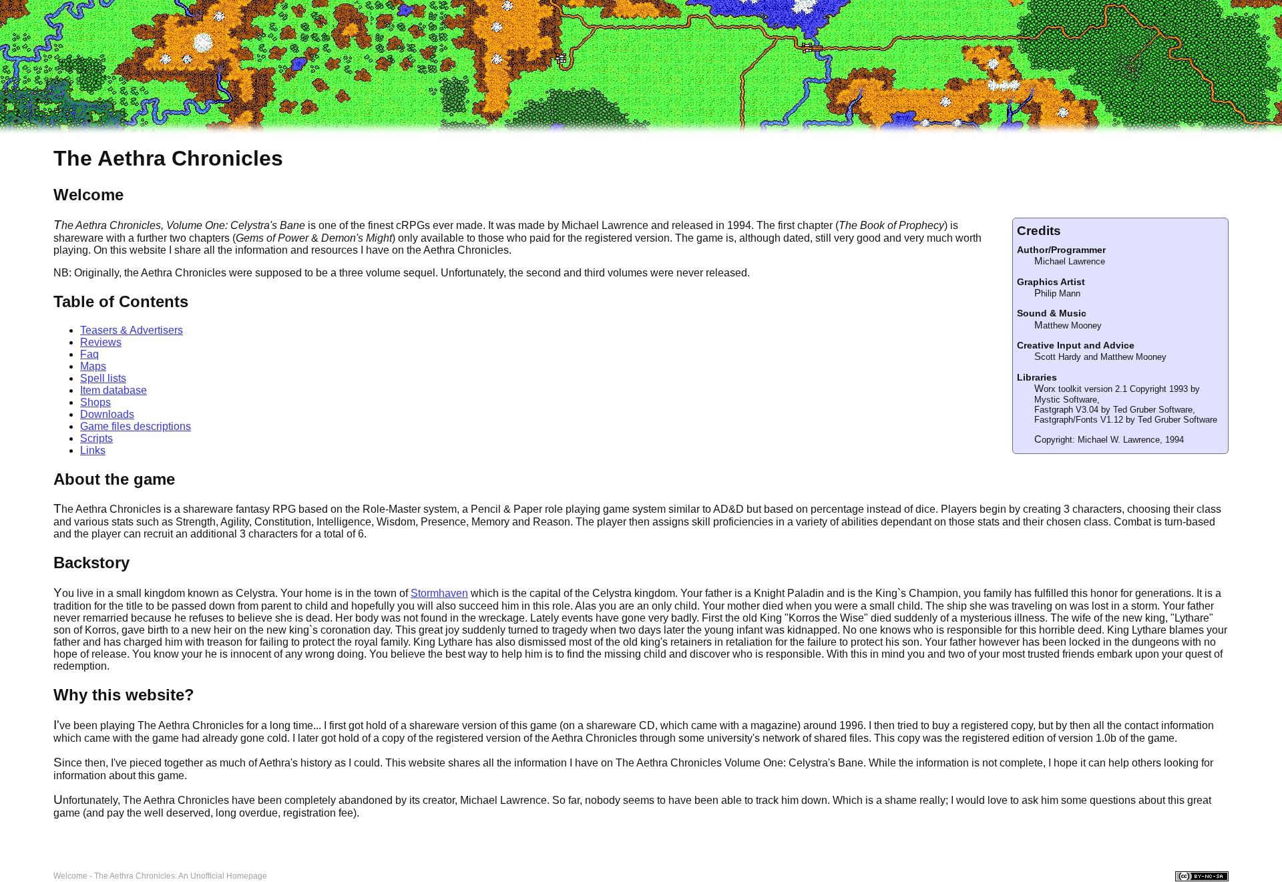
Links (92, 450)
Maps (93, 366)
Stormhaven (439, 593)
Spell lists (103, 378)
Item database (113, 390)
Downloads (107, 414)
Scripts (96, 438)
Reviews (101, 342)
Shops (95, 402)
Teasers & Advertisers (131, 330)
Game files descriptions (135, 426)
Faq (89, 354)
